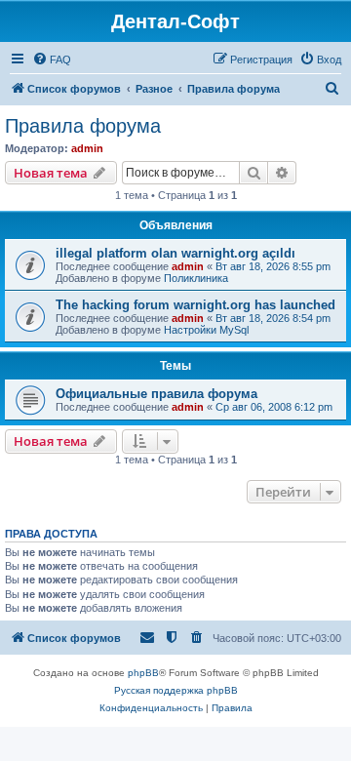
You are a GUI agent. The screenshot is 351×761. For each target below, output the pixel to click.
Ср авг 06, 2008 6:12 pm (273, 407)
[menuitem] (51, 59)
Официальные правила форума (156, 393)
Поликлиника (196, 278)
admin (87, 148)
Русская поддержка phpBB (176, 690)
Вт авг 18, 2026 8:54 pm (273, 318)
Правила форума (83, 126)
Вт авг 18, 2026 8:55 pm (273, 266)
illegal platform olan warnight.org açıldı (175, 253)
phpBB (143, 672)
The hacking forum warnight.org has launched (195, 305)
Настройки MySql (206, 330)
